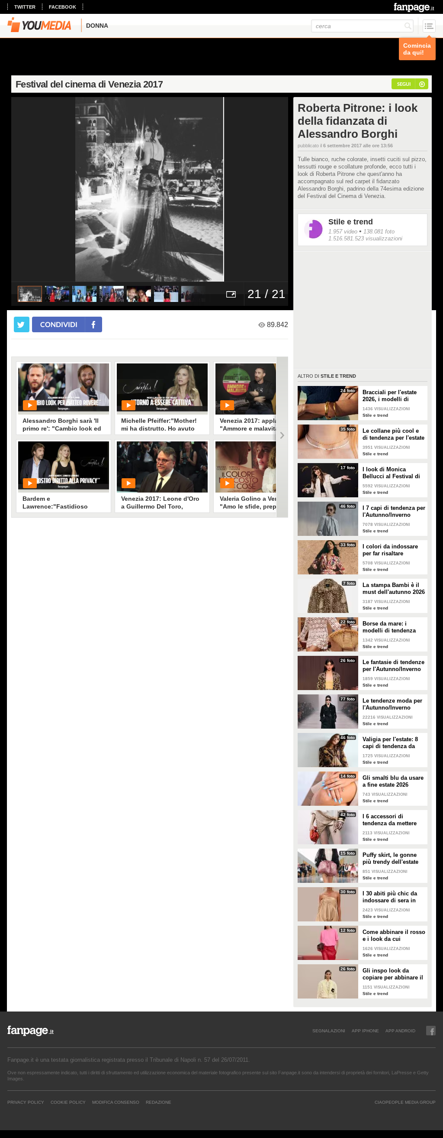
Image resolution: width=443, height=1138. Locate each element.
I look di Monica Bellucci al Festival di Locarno (391, 473)
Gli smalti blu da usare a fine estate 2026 (393, 781)
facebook (62, 7)
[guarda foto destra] (177, 189)
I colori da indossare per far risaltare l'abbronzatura (390, 550)
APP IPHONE (365, 1030)
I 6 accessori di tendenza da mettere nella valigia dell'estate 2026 (393, 820)
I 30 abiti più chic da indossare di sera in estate (390, 897)
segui (404, 84)
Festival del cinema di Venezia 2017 (89, 84)
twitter (24, 7)
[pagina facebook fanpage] (431, 1030)
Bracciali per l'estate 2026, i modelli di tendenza (390, 396)
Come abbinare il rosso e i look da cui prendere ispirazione (394, 936)
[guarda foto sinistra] (39, 189)
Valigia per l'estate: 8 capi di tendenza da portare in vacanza (390, 743)
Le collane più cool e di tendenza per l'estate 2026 (393, 434)
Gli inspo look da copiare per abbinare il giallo (393, 974)
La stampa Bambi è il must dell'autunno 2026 (394, 588)
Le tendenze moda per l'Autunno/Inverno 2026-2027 (392, 704)
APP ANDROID (400, 1030)
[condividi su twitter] (21, 324)
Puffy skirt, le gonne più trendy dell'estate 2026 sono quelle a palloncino (390, 859)
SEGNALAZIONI (328, 1030)
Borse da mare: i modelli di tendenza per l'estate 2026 (389, 627)
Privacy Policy (25, 1102)
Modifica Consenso (115, 1102)
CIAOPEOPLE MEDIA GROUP (405, 1102)
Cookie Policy (68, 1102)
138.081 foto (379, 231)
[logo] (415, 7)
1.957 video (342, 231)
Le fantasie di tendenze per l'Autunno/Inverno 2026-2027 (393, 666)
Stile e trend (350, 221)
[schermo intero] (231, 294)
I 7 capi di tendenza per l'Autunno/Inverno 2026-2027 (394, 512)
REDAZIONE (158, 1102)
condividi (58, 324)
